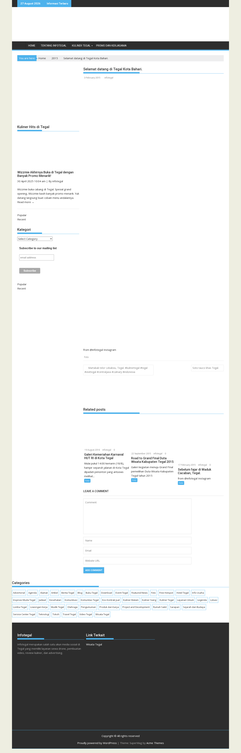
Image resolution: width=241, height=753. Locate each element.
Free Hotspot (166, 592)
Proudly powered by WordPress (97, 743)
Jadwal (42, 600)
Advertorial (19, 592)
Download (106, 592)
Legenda (202, 600)
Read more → (25, 202)
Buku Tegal (92, 592)
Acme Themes (155, 743)
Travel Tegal (69, 614)
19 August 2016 (92, 449)
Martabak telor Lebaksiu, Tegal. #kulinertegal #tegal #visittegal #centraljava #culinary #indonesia (116, 370)
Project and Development (136, 607)
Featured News (139, 592)
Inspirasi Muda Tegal (24, 600)
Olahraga (72, 607)
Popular (22, 215)
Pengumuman (88, 607)
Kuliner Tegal (81, 45)
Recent (21, 219)
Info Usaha (198, 592)
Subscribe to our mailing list (38, 248)
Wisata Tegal (102, 614)
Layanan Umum (185, 600)
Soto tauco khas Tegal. (205, 368)
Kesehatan (55, 600)
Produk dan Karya (109, 607)
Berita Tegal (67, 592)
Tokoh (56, 614)
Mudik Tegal (57, 607)
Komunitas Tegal (90, 600)
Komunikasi (71, 600)
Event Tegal (122, 592)
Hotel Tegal (183, 592)
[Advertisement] (159, 28)
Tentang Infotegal (54, 45)
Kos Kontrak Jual (111, 600)
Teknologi (44, 614)
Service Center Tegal (24, 614)
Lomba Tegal (20, 607)
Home (31, 45)
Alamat (44, 592)
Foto (86, 357)
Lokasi (213, 600)
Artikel (54, 592)
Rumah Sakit (160, 607)
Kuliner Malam (130, 600)
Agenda (32, 592)
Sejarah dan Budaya (194, 607)
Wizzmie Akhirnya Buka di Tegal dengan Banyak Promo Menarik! (45, 174)
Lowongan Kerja (38, 607)
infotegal (108, 77)
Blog (80, 592)
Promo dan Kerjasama (111, 45)
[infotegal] (20, 46)
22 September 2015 (141, 453)
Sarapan (174, 607)
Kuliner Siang (149, 600)
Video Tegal (85, 614)
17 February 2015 (187, 464)
